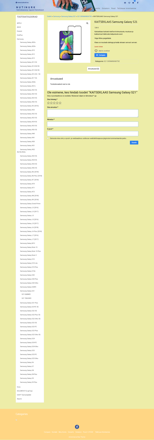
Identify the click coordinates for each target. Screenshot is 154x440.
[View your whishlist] (129, 2)
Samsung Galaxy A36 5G (28, 130)
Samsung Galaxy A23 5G (28, 94)
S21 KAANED (26, 294)
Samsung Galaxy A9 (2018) (29, 200)
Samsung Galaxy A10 (27, 50)
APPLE (19, 23)
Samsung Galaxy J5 (27, 215)
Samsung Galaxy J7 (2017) (29, 239)
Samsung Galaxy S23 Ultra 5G (30, 335)
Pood (113, 8)
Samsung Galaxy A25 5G (28, 98)
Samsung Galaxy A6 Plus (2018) (31, 176)
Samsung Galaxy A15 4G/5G (29, 70)
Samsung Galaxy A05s (28, 46)
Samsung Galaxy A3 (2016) (29, 106)
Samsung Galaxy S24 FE (28, 342)
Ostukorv (106, 8)
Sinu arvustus (52, 107)
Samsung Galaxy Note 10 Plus (30, 251)
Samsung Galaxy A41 (27, 138)
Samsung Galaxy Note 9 (28, 255)
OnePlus (20, 35)
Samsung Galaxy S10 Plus (29, 267)
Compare (67, 8)
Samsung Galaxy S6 (27, 362)
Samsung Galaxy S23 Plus (29, 331)
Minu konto (86, 8)
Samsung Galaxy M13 (27, 243)
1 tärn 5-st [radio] (48, 103)
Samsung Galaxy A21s (28, 86)
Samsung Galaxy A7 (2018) (29, 180)
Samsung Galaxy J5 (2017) (29, 223)
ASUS (19, 27)
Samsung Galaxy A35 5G (28, 126)
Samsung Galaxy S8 (27, 370)
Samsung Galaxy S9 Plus (28, 382)
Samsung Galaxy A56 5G (28, 168)
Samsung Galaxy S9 (27, 378)
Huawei (19, 31)
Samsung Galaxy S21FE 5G (29, 307)
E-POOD (90, 432)
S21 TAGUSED (26, 298)
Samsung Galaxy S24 (27, 339)
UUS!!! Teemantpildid (24, 395)
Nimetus (50, 119)
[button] (87, 23)
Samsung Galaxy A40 (27, 134)
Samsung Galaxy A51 (27, 145)
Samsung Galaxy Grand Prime (30, 204)
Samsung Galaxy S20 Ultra (29, 283)
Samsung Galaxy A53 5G (28, 156)
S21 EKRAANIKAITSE (84, 16)
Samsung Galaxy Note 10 (28, 247)
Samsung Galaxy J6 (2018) (29, 227)
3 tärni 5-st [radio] (54, 103)
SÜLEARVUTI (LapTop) (24, 391)
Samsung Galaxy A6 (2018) (29, 172)
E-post (50, 129)
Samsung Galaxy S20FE (28, 287)
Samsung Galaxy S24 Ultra (29, 346)
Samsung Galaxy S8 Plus (28, 374)
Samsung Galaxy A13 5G (28, 62)
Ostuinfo (96, 8)
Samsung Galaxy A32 (27, 110)
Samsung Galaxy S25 (27, 350)
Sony (18, 387)
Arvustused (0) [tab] (93, 69)
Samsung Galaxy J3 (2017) (29, 211)
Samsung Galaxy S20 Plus (29, 279)
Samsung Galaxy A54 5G (28, 160)
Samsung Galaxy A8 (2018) (29, 196)
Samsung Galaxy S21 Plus (29, 303)
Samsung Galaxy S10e (27, 271)
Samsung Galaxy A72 (27, 192)
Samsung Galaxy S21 (27, 291)
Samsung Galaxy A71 (27, 188)
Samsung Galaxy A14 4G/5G (29, 66)
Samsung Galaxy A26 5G (28, 102)
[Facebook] (137, 2)
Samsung (20, 39)
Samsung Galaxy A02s (28, 42)
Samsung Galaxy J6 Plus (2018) (31, 231)
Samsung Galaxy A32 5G (28, 114)
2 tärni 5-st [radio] (51, 103)
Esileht (49, 16)
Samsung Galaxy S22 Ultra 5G (30, 319)
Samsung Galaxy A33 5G (28, 118)
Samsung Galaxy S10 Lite (29, 263)
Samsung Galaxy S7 (27, 366)
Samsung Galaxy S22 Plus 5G (30, 315)
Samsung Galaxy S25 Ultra (29, 358)
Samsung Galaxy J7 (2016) (29, 235)
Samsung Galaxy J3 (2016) (29, 208)
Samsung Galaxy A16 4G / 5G (30, 74)
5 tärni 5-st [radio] (60, 103)
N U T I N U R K (25, 7)
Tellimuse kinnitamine (126, 8)
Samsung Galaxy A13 (27, 58)
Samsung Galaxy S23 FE (28, 327)
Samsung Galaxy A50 (27, 141)
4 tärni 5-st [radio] (57, 103)
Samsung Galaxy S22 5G (28, 311)
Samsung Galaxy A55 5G (28, 164)
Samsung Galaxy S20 (27, 275)
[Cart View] (133, 3)
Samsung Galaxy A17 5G (28, 78)
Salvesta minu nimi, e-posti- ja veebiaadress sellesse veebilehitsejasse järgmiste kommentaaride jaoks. (88, 138)
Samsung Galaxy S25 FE (28, 354)
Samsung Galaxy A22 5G (28, 90)
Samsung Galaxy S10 (27, 259)
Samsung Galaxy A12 (27, 54)
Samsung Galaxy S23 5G (28, 323)
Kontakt (76, 8)
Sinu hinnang (52, 99)
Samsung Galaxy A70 (27, 184)
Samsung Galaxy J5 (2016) (29, 219)
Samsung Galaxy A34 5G (28, 122)
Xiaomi (19, 399)
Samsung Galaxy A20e (28, 82)
